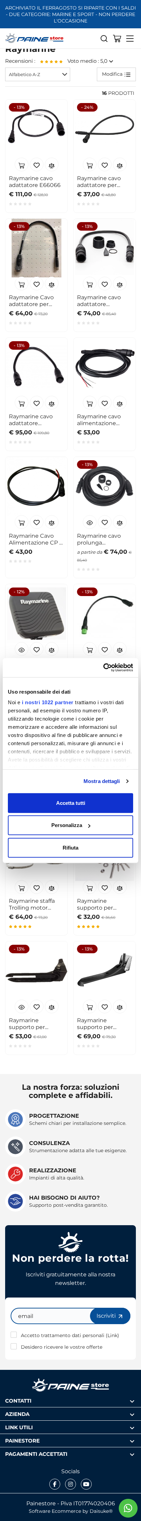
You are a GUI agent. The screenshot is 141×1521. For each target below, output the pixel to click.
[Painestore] (34, 38)
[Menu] (130, 38)
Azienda (17, 1413)
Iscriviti (107, 1315)
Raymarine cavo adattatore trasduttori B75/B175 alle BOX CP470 (104, 300)
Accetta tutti (70, 803)
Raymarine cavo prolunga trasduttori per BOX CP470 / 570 (103, 539)
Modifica (113, 74)
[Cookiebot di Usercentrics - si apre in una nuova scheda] (103, 667)
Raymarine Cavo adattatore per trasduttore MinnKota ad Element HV (31, 300)
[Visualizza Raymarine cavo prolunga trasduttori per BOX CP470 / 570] (90, 522)
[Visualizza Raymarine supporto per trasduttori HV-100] (21, 1006)
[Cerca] (104, 38)
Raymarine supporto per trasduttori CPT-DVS (104, 904)
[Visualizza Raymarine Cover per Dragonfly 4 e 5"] (21, 649)
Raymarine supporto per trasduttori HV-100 (34, 1023)
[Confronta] (52, 164)
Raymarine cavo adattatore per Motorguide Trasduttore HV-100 (103, 181)
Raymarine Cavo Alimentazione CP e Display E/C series (36, 539)
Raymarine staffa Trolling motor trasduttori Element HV (36, 904)
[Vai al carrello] (117, 38)
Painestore (22, 1440)
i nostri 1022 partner (48, 702)
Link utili (19, 1427)
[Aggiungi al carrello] (21, 164)
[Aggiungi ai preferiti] (36, 164)
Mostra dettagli (102, 781)
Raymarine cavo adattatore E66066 (35, 181)
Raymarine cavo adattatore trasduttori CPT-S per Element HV (32, 419)
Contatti (18, 1400)
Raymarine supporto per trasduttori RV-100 (102, 1023)
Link (112, 1335)
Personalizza (66, 825)
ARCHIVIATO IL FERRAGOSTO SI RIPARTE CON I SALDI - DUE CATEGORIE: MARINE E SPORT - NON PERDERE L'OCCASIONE (70, 14)
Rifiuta (70, 847)
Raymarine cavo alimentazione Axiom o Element (100, 419)
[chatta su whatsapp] (128, 1508)
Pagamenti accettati (36, 1453)
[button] (37, 74)
